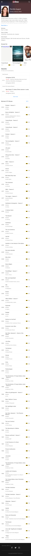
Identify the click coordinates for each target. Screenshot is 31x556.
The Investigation (16, 63)
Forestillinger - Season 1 (11, 271)
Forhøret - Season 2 (10, 134)
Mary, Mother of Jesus (11, 399)
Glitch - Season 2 (9, 189)
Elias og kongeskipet (10, 278)
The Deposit (8, 215)
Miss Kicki (7, 257)
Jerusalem (8, 456)
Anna (6, 362)
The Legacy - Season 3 (11, 196)
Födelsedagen (8, 369)
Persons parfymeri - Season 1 (12, 435)
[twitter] (15, 548)
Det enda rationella (10, 250)
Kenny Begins (8, 264)
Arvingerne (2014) (10, 83)
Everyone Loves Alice (10, 326)
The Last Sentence (10, 229)
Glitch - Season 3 (9, 161)
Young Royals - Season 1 (11, 127)
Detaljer (7, 312)
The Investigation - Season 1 (12, 141)
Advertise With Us (6, 545)
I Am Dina (7, 341)
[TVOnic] (15, 2)
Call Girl (7, 236)
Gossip (7, 355)
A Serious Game (9, 210)
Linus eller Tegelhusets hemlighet (13, 529)
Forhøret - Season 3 (10, 105)
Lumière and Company (11, 471)
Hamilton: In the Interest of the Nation (14, 243)
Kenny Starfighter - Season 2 (12, 112)
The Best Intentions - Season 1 (13, 494)
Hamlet (7, 508)
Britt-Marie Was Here (10, 175)
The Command (9, 182)
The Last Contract (9, 421)
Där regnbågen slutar (10, 406)
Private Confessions (10, 449)
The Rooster (8, 522)
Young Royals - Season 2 (11, 120)
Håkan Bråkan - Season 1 (11, 298)
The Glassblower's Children (12, 428)
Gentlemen (8, 222)
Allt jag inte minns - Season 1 (12, 154)
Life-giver (7, 148)
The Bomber (8, 348)
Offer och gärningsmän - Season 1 (13, 392)
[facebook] (12, 548)
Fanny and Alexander (10, 515)
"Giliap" (7, 535)
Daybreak (7, 305)
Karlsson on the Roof (10, 319)
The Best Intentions (10, 487)
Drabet (7, 291)
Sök (6, 284)
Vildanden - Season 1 (10, 501)
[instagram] (19, 548)
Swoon (7, 168)
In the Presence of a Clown (12, 442)
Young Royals (4, 63)
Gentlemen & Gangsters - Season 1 (14, 203)
